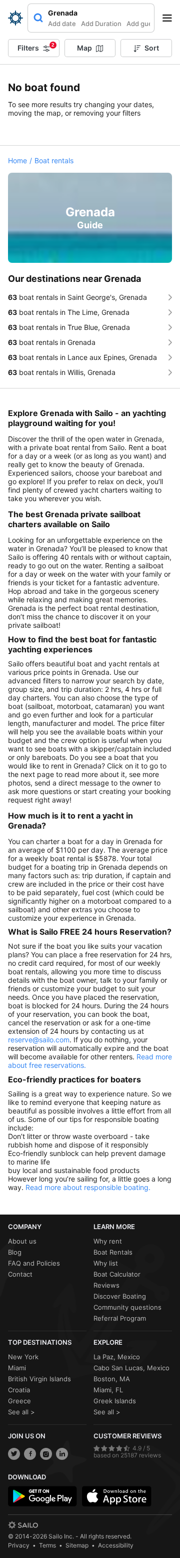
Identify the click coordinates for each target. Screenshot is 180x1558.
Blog (15, 1252)
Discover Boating (120, 1296)
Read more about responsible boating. (88, 1187)
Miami (17, 1368)
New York (23, 1357)
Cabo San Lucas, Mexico (132, 1368)
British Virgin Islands (39, 1379)
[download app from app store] (116, 1496)
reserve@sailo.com (39, 1039)
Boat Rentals (113, 1252)
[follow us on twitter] (14, 1454)
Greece (19, 1401)
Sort (151, 48)
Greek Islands (115, 1401)
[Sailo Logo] (15, 18)
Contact (20, 1274)
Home (17, 160)
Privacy (19, 1545)
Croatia (19, 1390)
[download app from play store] (42, 1496)
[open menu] (170, 18)
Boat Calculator (117, 1274)
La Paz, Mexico (117, 1357)
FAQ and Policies (34, 1263)
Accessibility (116, 1545)
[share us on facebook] (30, 1454)
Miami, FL (108, 1390)
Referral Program (120, 1318)
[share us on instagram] (46, 1454)
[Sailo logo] (23, 1525)
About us (22, 1241)
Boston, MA (112, 1379)
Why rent (108, 1241)
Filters (36, 47)
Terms (47, 1545)
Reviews (107, 1285)
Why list (106, 1263)
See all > (21, 1412)
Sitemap (77, 1545)
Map (84, 48)
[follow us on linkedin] (62, 1454)
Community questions (128, 1307)
